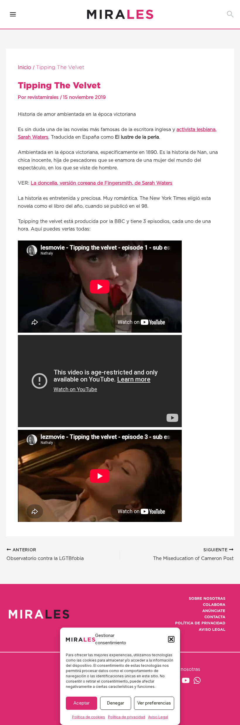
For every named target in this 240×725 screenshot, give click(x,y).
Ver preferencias (154, 703)
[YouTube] (186, 680)
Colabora (214, 605)
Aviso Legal (158, 717)
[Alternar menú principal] (13, 14)
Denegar (115, 703)
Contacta (214, 617)
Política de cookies (88, 717)
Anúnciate (213, 611)
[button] (171, 639)
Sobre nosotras (207, 599)
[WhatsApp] (197, 680)
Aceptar (81, 703)
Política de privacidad (126, 717)
